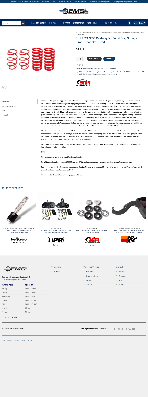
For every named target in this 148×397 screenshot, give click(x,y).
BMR (80, 72)
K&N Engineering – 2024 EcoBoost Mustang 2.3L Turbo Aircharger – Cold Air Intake (129, 231)
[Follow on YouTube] (133, 329)
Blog (120, 280)
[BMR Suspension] (84, 83)
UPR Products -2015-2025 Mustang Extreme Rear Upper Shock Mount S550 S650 (56, 231)
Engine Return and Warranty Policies (100, 1)
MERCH (89, 23)
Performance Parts (89, 33)
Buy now (109, 59)
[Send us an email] (126, 329)
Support (89, 285)
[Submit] (23, 23)
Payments (89, 271)
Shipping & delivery (92, 276)
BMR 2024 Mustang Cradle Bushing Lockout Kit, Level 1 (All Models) (92, 231)
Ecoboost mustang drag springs (90, 74)
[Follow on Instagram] (118, 329)
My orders (57, 271)
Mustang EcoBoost (105, 33)
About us (122, 271)
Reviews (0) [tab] (5, 115)
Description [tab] (5, 101)
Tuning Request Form (79, 1)
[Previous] (1, 223)
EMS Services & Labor (48, 1)
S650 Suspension (111, 68)
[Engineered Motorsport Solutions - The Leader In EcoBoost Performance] (74, 11)
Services (122, 276)
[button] (3, 11)
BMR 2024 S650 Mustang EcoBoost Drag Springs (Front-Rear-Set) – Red (105, 72)
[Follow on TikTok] (122, 329)
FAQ (135, 1)
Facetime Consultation (64, 1)
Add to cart (94, 59)
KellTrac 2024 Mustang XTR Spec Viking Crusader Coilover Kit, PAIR (19, 231)
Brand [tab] (3, 110)
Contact (121, 285)
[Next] (146, 223)
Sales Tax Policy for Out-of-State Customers (25, 1)
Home (33, 23)
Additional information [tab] (9, 106)
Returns (89, 280)
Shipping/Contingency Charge (123, 1)
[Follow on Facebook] (114, 329)
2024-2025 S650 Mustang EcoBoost (126, 33)
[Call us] (129, 329)
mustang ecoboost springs (109, 74)
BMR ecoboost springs (134, 72)
